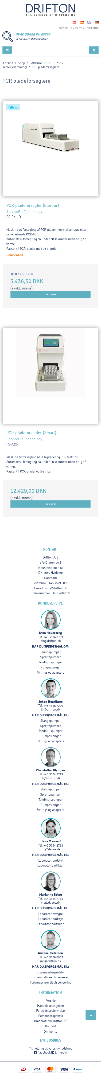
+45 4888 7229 (53, 706)
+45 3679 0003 (53, 957)
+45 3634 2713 (53, 899)
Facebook (44, 1052)
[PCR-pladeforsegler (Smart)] (50, 376)
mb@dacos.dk (50, 903)
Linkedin (60, 1052)
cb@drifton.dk (51, 778)
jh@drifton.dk (50, 709)
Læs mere (50, 294)
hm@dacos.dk (50, 849)
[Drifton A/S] (50, 10)
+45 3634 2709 (53, 637)
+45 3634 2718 (53, 845)
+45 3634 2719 (53, 774)
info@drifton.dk (56, 588)
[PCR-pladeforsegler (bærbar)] (50, 148)
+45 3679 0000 (58, 583)
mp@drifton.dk (50, 961)
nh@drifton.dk (50, 641)
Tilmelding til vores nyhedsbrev (50, 1049)
